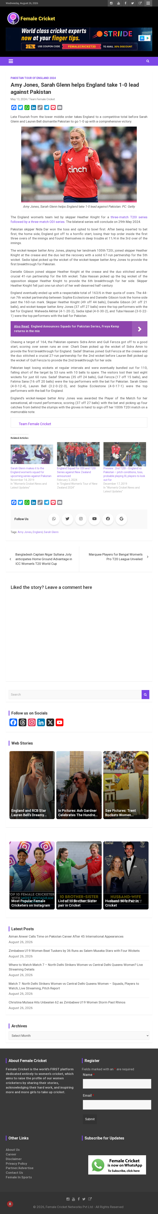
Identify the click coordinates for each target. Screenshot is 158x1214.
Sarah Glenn (51, 532)
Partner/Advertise (20, 1168)
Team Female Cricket (42, 99)
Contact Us (14, 1173)
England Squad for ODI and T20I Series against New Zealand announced (76, 472)
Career (11, 1154)
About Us (13, 1150)
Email (88, 1095)
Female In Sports (19, 1177)
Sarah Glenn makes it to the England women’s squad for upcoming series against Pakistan (31, 472)
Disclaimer (14, 1159)
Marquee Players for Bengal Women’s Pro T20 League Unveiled (116, 556)
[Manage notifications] (10, 1204)
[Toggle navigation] (11, 61)
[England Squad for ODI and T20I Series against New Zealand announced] (78, 454)
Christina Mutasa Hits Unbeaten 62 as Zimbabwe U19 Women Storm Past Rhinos (67, 1002)
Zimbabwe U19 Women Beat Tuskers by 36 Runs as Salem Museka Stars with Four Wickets (74, 951)
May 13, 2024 (19, 99)
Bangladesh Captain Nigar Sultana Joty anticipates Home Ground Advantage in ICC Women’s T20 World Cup (43, 559)
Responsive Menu (148, 3)
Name (89, 1075)
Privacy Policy (16, 1163)
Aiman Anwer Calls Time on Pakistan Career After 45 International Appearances (66, 936)
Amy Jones (25, 532)
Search (145, 694)
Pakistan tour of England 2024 (33, 78)
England (38, 532)
